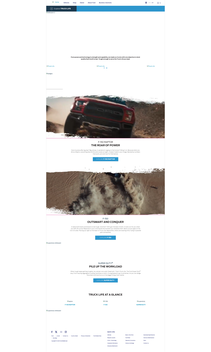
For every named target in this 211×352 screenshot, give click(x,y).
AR (152, 2)
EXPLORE (105, 159)
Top (166, 344)
